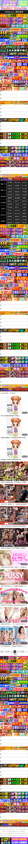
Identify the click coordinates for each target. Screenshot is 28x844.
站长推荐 (3, 196)
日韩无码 (24, 222)
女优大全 (17, 210)
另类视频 (24, 191)
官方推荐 (3, 202)
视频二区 (3, 190)
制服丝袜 (17, 191)
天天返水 (24, 204)
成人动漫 (24, 185)
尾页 (15, 654)
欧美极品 (17, 185)
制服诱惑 (24, 216)
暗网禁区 (9, 216)
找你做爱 (24, 195)
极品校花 (9, 222)
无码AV (3, 208)
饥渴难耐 (17, 195)
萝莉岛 (24, 210)
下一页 (22, 651)
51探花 (24, 207)
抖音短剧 (9, 207)
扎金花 (17, 204)
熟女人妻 (17, 213)
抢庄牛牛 (17, 201)
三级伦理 (9, 188)
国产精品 (9, 182)
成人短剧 (24, 219)
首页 (2, 651)
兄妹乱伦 (17, 219)
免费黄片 (24, 213)
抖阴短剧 (17, 222)
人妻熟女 (9, 191)
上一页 (7, 651)
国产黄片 (9, 213)
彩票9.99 (9, 204)
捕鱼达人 (9, 201)
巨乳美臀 (24, 188)
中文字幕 (17, 188)
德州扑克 (24, 201)
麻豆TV (17, 207)
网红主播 (17, 182)
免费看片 (3, 221)
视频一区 (3, 184)
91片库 (10, 210)
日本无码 (24, 182)
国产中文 (9, 219)
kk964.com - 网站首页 (14, 12)
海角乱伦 (17, 216)
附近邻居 (9, 195)
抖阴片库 (3, 215)
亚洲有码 (9, 185)
